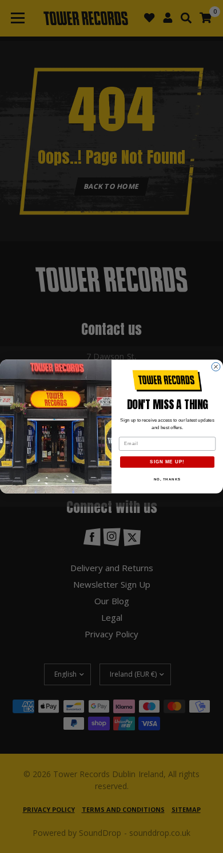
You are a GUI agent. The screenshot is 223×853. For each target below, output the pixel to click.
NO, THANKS (167, 479)
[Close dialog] (216, 366)
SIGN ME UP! (167, 461)
